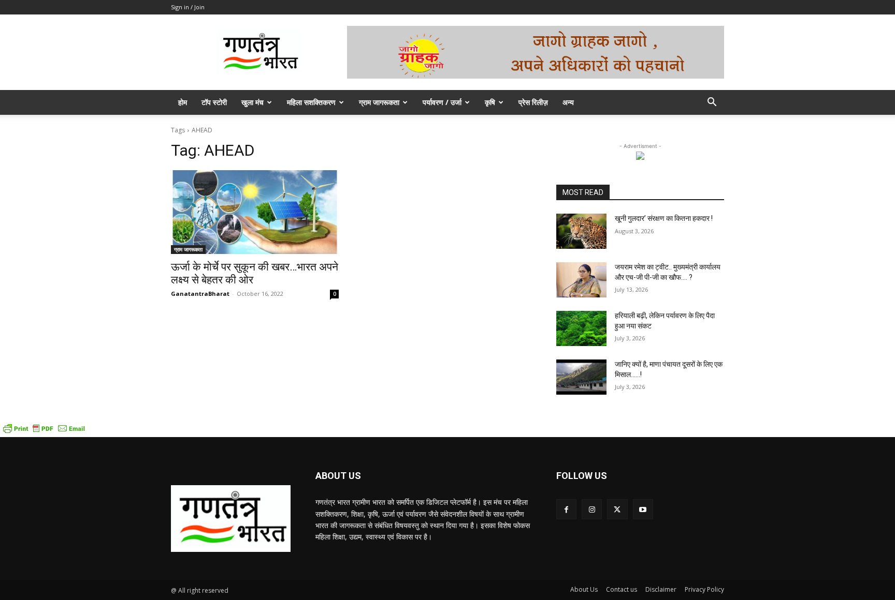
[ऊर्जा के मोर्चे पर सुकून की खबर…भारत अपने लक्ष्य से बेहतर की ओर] (255, 212)
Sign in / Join (188, 7)
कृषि (490, 102)
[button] (711, 103)
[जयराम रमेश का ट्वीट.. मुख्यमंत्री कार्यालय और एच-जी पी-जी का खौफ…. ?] (581, 279)
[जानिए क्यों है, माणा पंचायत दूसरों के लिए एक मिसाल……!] (581, 377)
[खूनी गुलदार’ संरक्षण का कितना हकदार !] (581, 231)
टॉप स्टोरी (214, 102)
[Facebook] (566, 509)
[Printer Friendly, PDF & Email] (44, 431)
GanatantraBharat (200, 293)
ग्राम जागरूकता (379, 102)
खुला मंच (252, 102)
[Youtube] (643, 509)
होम (182, 102)
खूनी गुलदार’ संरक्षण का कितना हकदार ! (664, 218)
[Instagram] (592, 509)
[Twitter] (617, 509)
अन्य (568, 102)
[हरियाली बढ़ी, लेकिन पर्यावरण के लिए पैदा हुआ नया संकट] (581, 328)
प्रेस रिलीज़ (533, 102)
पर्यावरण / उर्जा (442, 102)
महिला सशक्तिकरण (311, 102)
